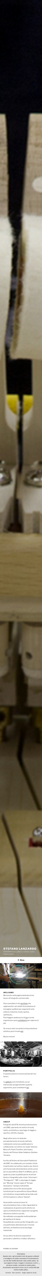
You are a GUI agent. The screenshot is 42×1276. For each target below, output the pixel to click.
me (26, 1018)
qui (22, 1031)
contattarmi (22, 1020)
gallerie (9, 1082)
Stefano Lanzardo (20, 948)
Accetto (8, 1273)
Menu (22, 960)
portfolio (24, 1003)
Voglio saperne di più (29, 1273)
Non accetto (16, 1273)
